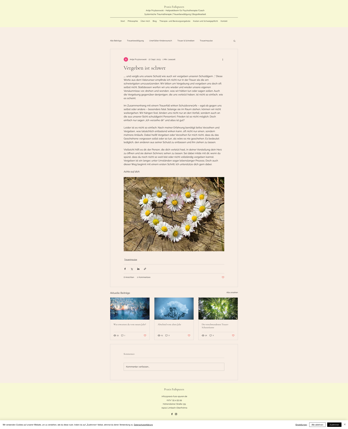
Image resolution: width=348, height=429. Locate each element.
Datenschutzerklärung (143, 424)
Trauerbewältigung (135, 41)
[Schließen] (344, 424)
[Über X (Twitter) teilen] (131, 269)
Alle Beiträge (116, 41)
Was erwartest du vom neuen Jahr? (130, 324)
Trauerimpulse (206, 41)
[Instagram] (176, 414)
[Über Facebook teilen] (125, 269)
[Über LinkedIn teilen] (138, 269)
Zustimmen (334, 424)
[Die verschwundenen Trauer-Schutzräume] (218, 309)
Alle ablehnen (317, 424)
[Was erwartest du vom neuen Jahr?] (130, 309)
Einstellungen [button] (301, 424)
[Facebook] (172, 414)
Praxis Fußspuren (174, 7)
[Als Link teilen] (145, 269)
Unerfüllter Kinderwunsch (160, 41)
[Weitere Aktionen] (222, 59)
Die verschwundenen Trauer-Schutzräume (215, 326)
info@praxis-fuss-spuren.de (174, 396)
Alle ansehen (232, 292)
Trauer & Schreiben (185, 41)
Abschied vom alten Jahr (169, 324)
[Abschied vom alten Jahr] (174, 309)
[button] (234, 41)
